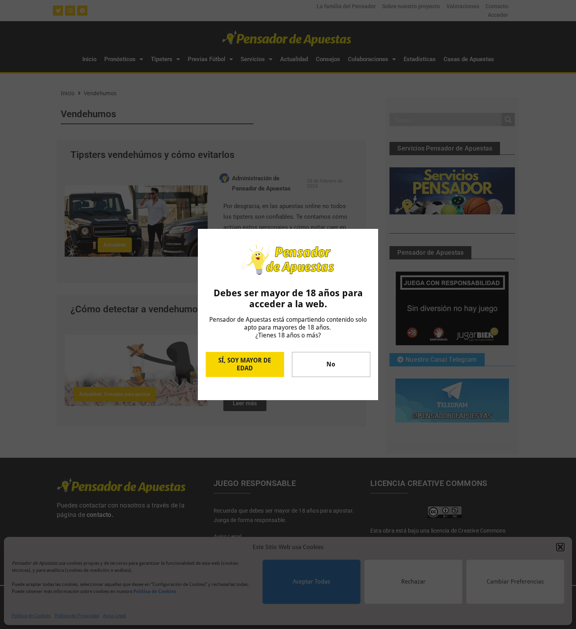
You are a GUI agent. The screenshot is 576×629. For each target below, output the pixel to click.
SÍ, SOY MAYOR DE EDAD (244, 364)
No (330, 364)
